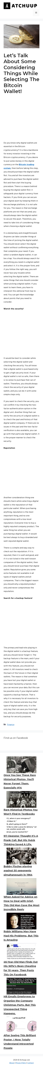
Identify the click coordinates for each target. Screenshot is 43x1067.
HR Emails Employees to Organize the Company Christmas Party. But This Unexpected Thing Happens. (20, 1005)
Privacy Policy (21, 1063)
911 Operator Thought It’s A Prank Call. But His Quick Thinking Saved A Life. (21, 840)
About (11, 1063)
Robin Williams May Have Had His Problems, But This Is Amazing (21, 935)
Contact (30, 1063)
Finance (10, 724)
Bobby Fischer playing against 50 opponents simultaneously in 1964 (18, 870)
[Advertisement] (21, 120)
